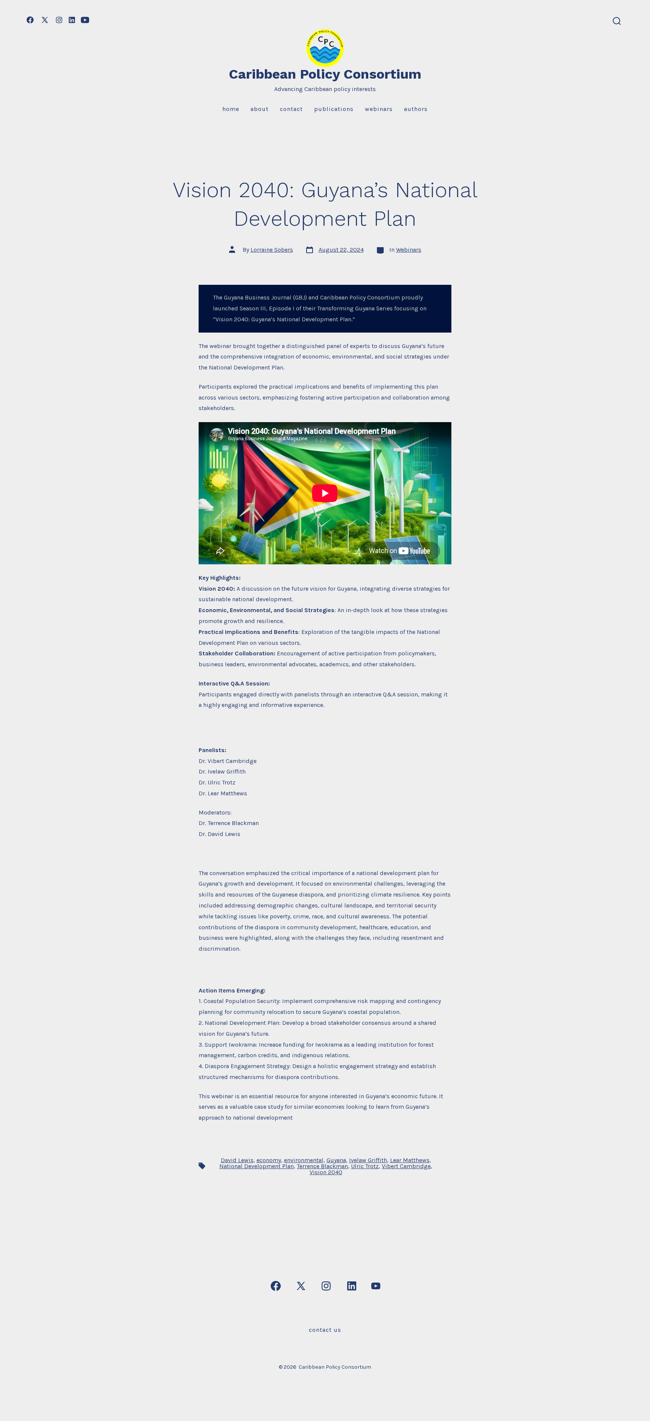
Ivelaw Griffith (368, 1160)
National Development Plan (256, 1166)
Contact (291, 108)
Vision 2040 (326, 1172)
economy (269, 1160)
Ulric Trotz (365, 1166)
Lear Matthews (410, 1160)
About (260, 108)
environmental (303, 1160)
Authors (416, 108)
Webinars (379, 108)
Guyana (336, 1160)
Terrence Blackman (322, 1166)
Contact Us (325, 1329)
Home (230, 108)
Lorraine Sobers (272, 249)
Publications (334, 108)
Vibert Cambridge (406, 1166)
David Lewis (237, 1160)
